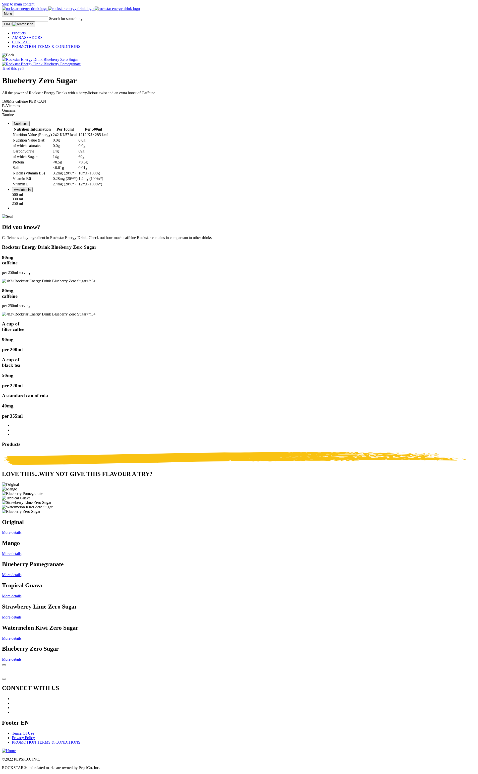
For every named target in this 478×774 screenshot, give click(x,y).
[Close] (4, 665)
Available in (22, 190)
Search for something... (67, 18)
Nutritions (21, 124)
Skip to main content (18, 4)
